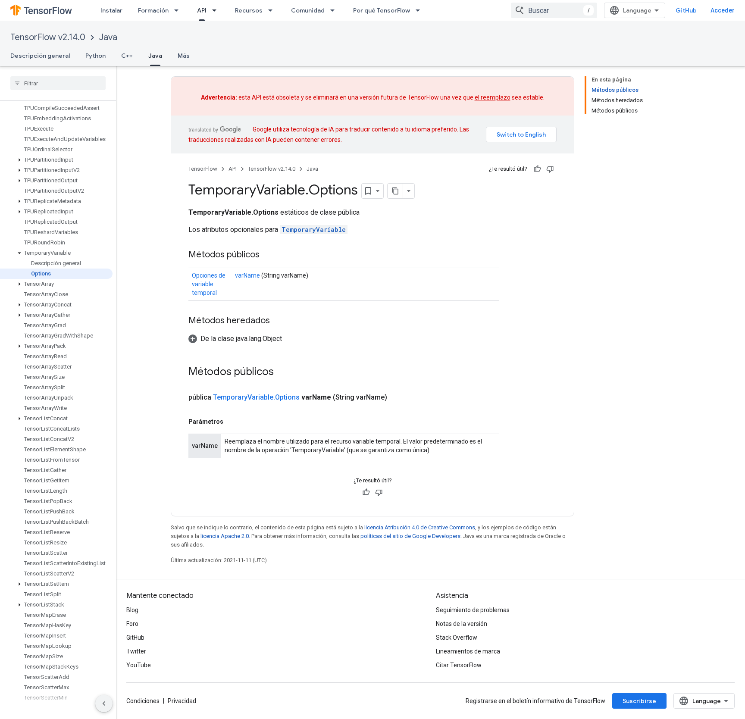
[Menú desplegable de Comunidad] (335, 10)
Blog (132, 609)
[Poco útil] (550, 169)
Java (108, 37)
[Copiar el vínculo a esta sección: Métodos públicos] (268, 255)
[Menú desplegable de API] (217, 10)
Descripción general (40, 55)
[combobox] (554, 10)
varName (247, 275)
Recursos (249, 10)
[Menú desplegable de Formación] (179, 10)
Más (184, 55)
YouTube (138, 665)
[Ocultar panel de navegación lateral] (104, 703)
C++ (127, 55)
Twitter (136, 651)
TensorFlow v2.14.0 (47, 37)
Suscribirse (639, 701)
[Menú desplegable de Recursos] (273, 10)
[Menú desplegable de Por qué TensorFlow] (420, 10)
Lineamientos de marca (468, 651)
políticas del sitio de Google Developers (410, 536)
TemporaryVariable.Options (256, 397)
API (202, 10)
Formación (153, 10)
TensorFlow (202, 169)
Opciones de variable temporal (208, 284)
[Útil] (537, 169)
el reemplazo (492, 97)
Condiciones (143, 700)
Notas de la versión (461, 623)
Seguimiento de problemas (473, 609)
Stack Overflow (456, 637)
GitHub (686, 10)
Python (95, 55)
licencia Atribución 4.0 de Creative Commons (419, 527)
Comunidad (308, 10)
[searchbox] (58, 83)
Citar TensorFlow (459, 665)
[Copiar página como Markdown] (395, 191)
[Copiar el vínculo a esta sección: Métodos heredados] (278, 321)
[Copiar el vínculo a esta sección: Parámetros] (232, 421)
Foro (132, 623)
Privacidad (182, 700)
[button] (56, 160)
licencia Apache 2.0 (224, 536)
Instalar (111, 10)
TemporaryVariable (314, 229)
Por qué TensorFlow (381, 10)
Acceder (723, 10)
